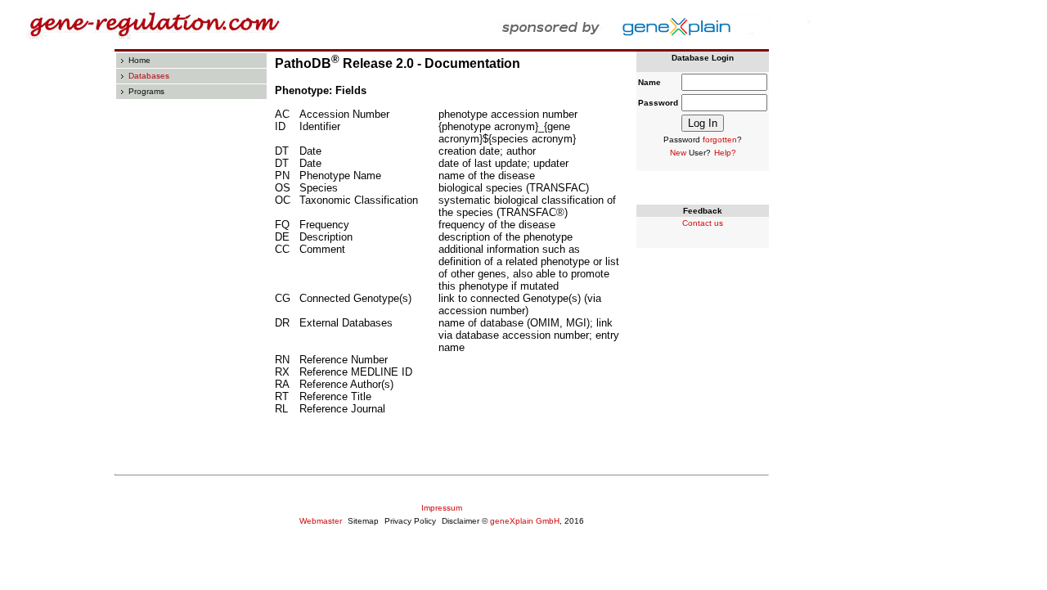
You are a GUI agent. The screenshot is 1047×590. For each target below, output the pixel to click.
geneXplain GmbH (524, 520)
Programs (146, 91)
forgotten (720, 139)
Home (139, 60)
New (678, 152)
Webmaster (320, 520)
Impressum (441, 507)
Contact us (702, 222)
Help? (725, 152)
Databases (148, 75)
